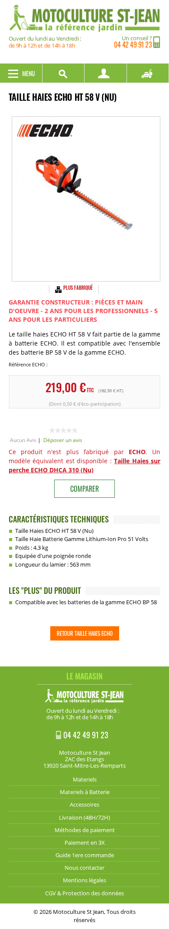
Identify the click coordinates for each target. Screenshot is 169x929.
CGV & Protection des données (84, 893)
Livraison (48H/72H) (84, 817)
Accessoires (84, 804)
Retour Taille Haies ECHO (85, 633)
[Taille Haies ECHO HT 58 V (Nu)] (86, 199)
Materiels (85, 779)
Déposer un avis (62, 440)
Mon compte (105, 73)
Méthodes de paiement (85, 830)
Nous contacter (84, 867)
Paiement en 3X (85, 842)
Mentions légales (84, 880)
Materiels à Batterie (85, 792)
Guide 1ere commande (84, 855)
